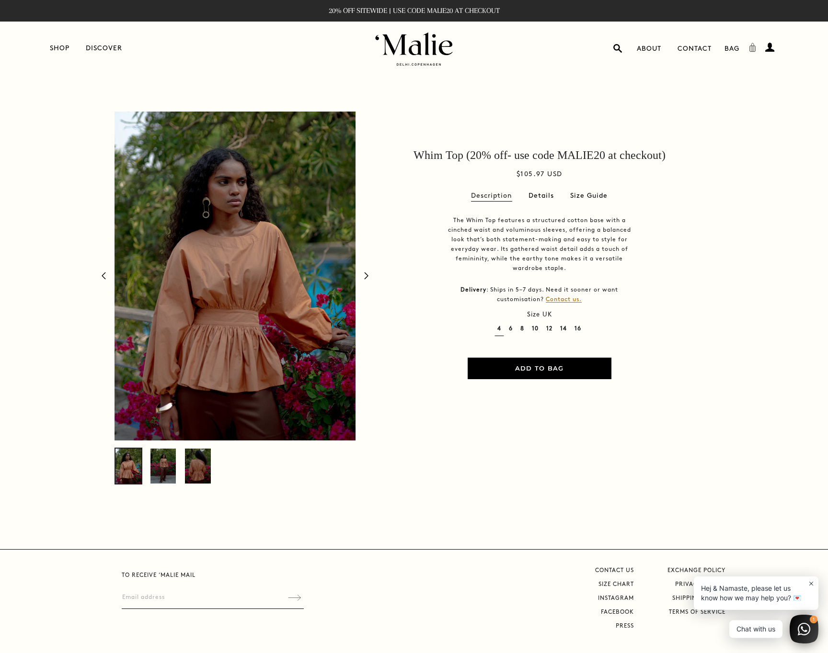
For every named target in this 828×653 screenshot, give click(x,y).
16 (578, 328)
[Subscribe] (294, 597)
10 (535, 328)
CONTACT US (614, 570)
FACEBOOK (617, 612)
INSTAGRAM (616, 598)
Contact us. (564, 299)
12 (549, 328)
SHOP (59, 48)
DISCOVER (104, 48)
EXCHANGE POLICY (696, 570)
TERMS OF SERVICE (697, 612)
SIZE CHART (616, 584)
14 (563, 328)
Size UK (539, 314)
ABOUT (649, 48)
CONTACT (695, 48)
